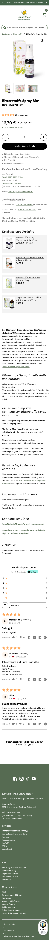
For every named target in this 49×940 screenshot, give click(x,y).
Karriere (5, 836)
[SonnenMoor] (24, 15)
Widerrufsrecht (8, 904)
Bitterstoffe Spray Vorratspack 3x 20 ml (26, 239)
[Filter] (5, 605)
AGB (4, 892)
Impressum (7, 898)
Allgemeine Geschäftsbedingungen (19, 936)
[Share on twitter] (34, 637)
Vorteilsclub (7, 849)
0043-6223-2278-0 (24, 204)
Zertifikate (6, 879)
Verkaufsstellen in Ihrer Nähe (14, 833)
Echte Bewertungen (10, 910)
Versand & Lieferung (11, 901)
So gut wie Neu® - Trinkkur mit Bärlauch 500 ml (29, 299)
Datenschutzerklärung (12, 895)
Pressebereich (8, 839)
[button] (8, 115)
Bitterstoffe (17, 34)
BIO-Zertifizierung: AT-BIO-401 (16, 366)
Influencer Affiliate (10, 876)
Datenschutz (9, 924)
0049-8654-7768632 (11, 183)
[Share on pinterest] (45, 638)
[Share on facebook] (29, 638)
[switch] (43, 932)
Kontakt (5, 842)
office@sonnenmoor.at (12, 818)
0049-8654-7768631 (27, 209)
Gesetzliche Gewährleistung (14, 913)
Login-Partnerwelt (10, 873)
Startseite (6, 34)
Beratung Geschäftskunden (14, 867)
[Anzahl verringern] (5, 137)
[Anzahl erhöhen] (43, 137)
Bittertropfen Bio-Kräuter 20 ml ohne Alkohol (30, 259)
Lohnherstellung (9, 870)
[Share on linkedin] (40, 637)
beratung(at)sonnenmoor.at (20, 191)
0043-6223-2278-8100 (12, 177)
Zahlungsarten (8, 907)
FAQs (4, 846)
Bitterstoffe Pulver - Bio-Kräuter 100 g (28, 279)
